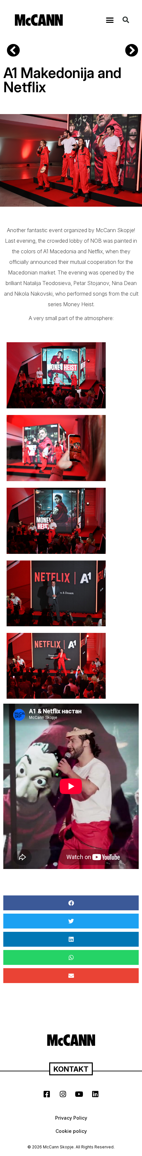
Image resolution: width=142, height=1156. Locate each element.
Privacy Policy (71, 1118)
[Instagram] (63, 1094)
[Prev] (40, 51)
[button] (110, 20)
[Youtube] (79, 1094)
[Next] (129, 51)
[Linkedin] (95, 1094)
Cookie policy (71, 1131)
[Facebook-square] (47, 1094)
